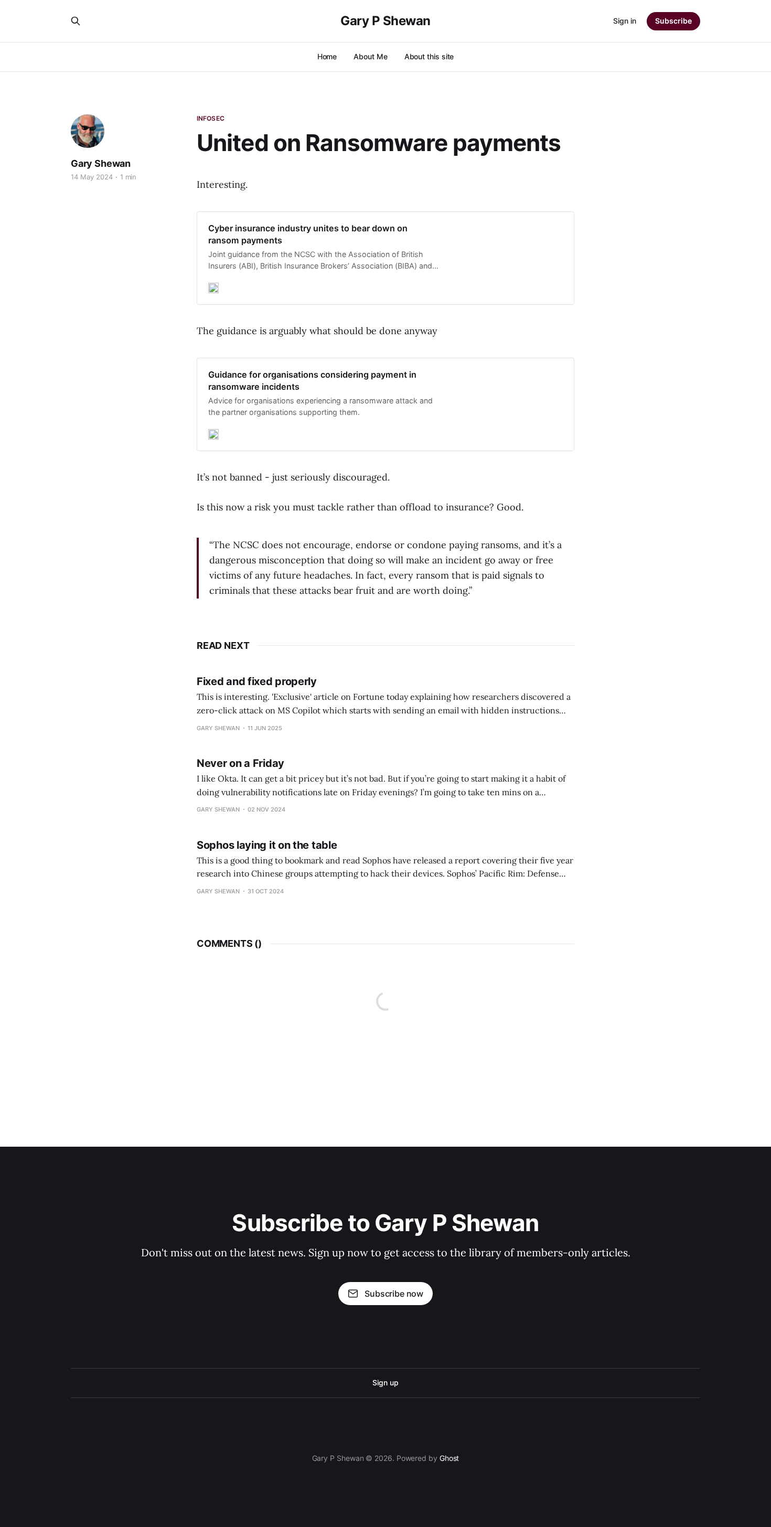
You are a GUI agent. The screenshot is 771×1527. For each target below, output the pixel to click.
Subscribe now (394, 1293)
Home (327, 56)
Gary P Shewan (385, 21)
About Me (370, 56)
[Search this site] (75, 21)
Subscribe (673, 20)
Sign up (385, 1382)
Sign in (624, 20)
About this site (429, 56)
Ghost (449, 1458)
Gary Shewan (101, 163)
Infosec (210, 118)
